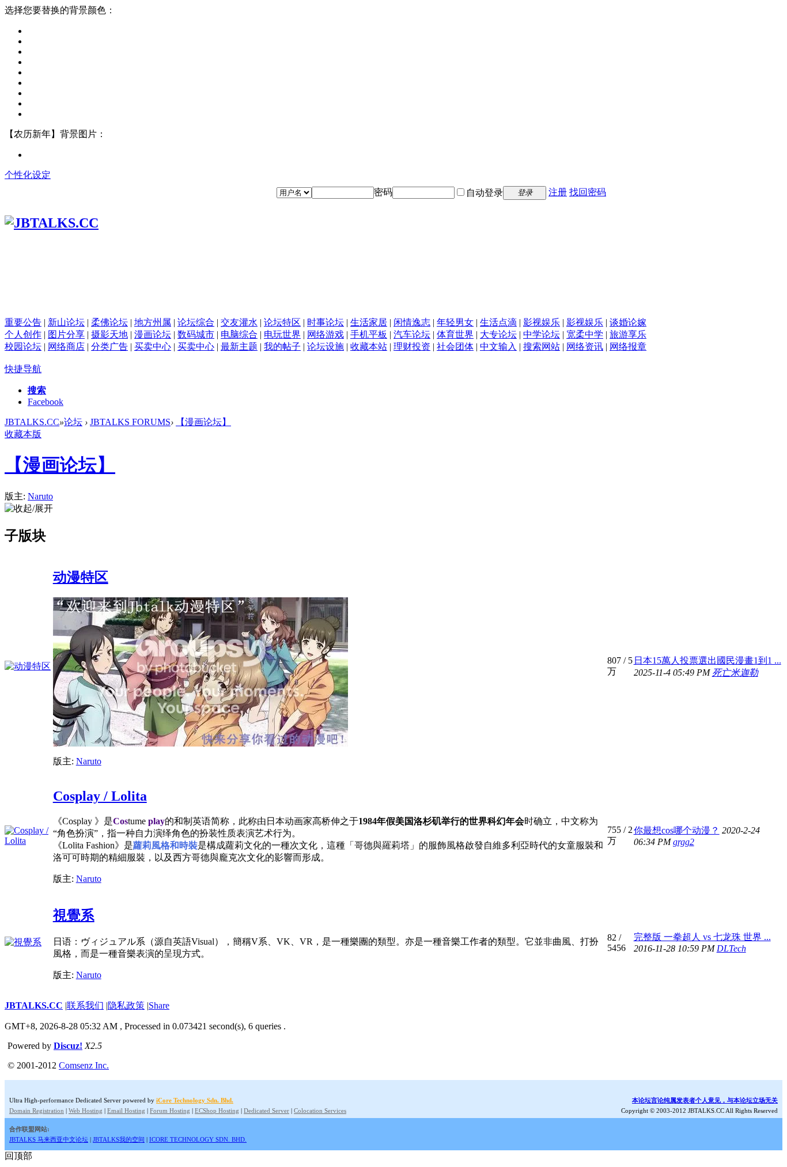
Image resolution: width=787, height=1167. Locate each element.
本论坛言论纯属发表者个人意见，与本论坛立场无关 (705, 1100)
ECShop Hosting (217, 1110)
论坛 (73, 422)
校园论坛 (23, 346)
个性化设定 (28, 175)
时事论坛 (325, 322)
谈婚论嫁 (628, 322)
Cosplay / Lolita (100, 796)
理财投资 (412, 346)
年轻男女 (455, 322)
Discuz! (68, 1046)
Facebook (45, 402)
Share (159, 1005)
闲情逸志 (412, 322)
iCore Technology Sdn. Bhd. (194, 1100)
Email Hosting (126, 1110)
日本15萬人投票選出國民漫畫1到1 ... (707, 660)
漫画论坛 (152, 334)
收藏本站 (368, 346)
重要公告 (23, 322)
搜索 (37, 390)
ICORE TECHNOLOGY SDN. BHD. (198, 1139)
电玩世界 (282, 334)
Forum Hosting (170, 1110)
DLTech (731, 948)
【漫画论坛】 (203, 422)
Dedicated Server (266, 1110)
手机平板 (368, 334)
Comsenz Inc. (84, 1065)
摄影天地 (109, 334)
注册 (557, 192)
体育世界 (455, 334)
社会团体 (455, 346)
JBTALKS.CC (32, 422)
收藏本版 (23, 434)
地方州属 (152, 322)
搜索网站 (541, 346)
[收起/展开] (29, 509)
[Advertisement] (393, 291)
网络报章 (628, 346)
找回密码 (587, 192)
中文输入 (498, 346)
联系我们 (85, 1005)
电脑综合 (239, 334)
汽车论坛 (412, 334)
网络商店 (66, 346)
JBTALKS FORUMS (130, 422)
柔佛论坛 (109, 322)
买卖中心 (152, 346)
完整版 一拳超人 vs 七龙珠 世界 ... (702, 937)
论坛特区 (282, 322)
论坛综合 (195, 322)
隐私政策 (126, 1005)
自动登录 (484, 193)
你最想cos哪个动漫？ (677, 830)
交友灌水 (239, 322)
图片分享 (66, 334)
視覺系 (73, 915)
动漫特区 (80, 577)
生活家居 (368, 322)
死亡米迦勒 (735, 672)
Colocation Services (320, 1110)
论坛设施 (325, 346)
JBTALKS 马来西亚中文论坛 (48, 1139)
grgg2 (683, 842)
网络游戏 (325, 334)
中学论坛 (541, 334)
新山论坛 (66, 322)
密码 (383, 192)
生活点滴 (498, 322)
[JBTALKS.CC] (52, 222)
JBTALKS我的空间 (119, 1139)
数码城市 (195, 334)
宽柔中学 (584, 334)
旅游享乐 (628, 334)
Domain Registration (36, 1110)
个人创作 (23, 334)
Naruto (40, 496)
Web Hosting (86, 1110)
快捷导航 (23, 369)
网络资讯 (584, 346)
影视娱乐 (541, 322)
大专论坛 (498, 334)
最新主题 (239, 346)
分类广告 (109, 346)
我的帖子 (282, 346)
